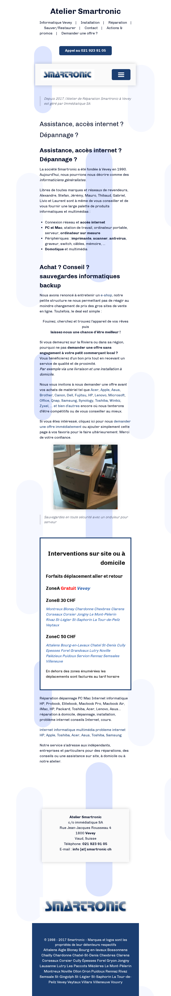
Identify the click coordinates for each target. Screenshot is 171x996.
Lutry (93, 650)
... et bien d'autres (65, 406)
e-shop (106, 295)
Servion (83, 656)
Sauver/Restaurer (60, 28)
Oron (86, 971)
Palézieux (53, 656)
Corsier (69, 614)
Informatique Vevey (56, 22)
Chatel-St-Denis (85, 955)
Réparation (117, 22)
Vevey (83, 588)
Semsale (47, 977)
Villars (86, 982)
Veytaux (52, 625)
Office (44, 400)
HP (90, 395)
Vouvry (116, 982)
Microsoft (116, 395)
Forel (65, 650)
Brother (46, 395)
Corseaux (54, 614)
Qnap (55, 400)
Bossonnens (117, 950)
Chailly (46, 955)
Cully (121, 645)
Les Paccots (77, 966)
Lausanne (48, 966)
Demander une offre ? (79, 33)
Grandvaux (79, 650)
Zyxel (44, 406)
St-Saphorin (82, 620)
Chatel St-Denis (103, 645)
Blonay (68, 609)
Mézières (96, 966)
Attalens (53, 645)
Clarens (117, 609)
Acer (95, 390)
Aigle (62, 950)
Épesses (89, 960)
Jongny (82, 614)
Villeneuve (54, 661)
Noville (104, 650)
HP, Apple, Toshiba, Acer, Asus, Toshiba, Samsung (81, 735)
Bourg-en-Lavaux (75, 645)
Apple (105, 390)
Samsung (69, 400)
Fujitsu (80, 395)
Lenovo (100, 395)
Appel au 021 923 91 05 (85, 50)
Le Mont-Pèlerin (102, 614)
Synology (86, 400)
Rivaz (50, 620)
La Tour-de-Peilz (106, 620)
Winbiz (115, 400)
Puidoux (69, 656)
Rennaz (96, 656)
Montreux (54, 609)
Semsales (111, 656)
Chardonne (84, 609)
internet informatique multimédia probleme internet (83, 730)
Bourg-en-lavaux (92, 950)
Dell (70, 395)
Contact (91, 28)
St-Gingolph (64, 977)
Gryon (112, 960)
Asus (115, 390)
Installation (90, 22)
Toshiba (101, 400)
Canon (60, 395)
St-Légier (63, 620)
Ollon (77, 971)
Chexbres (102, 609)
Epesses (53, 650)
